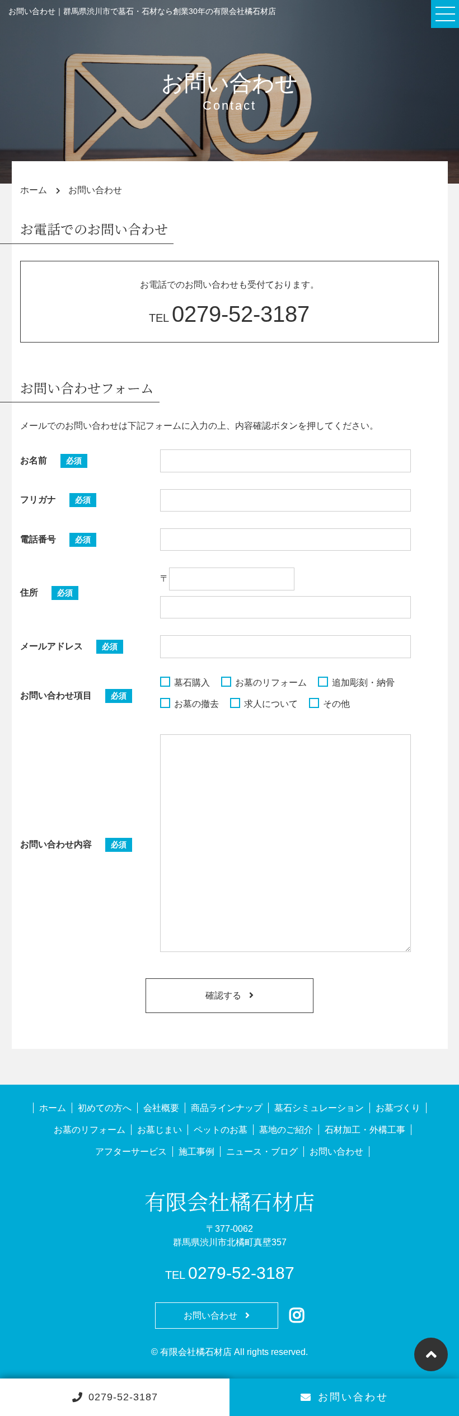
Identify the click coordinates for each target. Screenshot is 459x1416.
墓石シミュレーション (319, 1108)
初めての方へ (105, 1108)
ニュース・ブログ (262, 1151)
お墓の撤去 (196, 704)
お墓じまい (159, 1129)
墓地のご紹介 (286, 1129)
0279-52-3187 (123, 1397)
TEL (229, 318)
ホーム (52, 1108)
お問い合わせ (353, 1397)
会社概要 (161, 1108)
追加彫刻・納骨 (363, 682)
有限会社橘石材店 (229, 1200)
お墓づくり (398, 1108)
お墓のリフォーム (271, 682)
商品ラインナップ (227, 1108)
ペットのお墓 (220, 1129)
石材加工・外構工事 (365, 1129)
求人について (271, 704)
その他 (336, 704)
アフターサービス (131, 1151)
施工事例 (196, 1151)
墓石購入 (192, 682)
